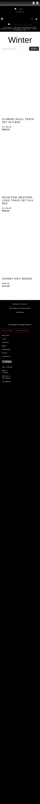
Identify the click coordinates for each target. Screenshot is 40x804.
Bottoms (5, 335)
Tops (4, 339)
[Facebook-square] (33, 3)
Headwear (6, 349)
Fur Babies (6, 381)
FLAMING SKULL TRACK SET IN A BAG (18, 120)
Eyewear (5, 342)
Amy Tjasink (7, 367)
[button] (25, 18)
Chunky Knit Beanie (17, 278)
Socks (4, 353)
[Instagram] (37, 3)
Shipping (20, 312)
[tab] (7, 330)
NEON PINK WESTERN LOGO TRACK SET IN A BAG (17, 200)
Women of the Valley (6, 377)
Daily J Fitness (5, 371)
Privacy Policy (20, 304)
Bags (4, 346)
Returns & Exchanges (20, 308)
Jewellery (6, 356)
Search (34, 49)
